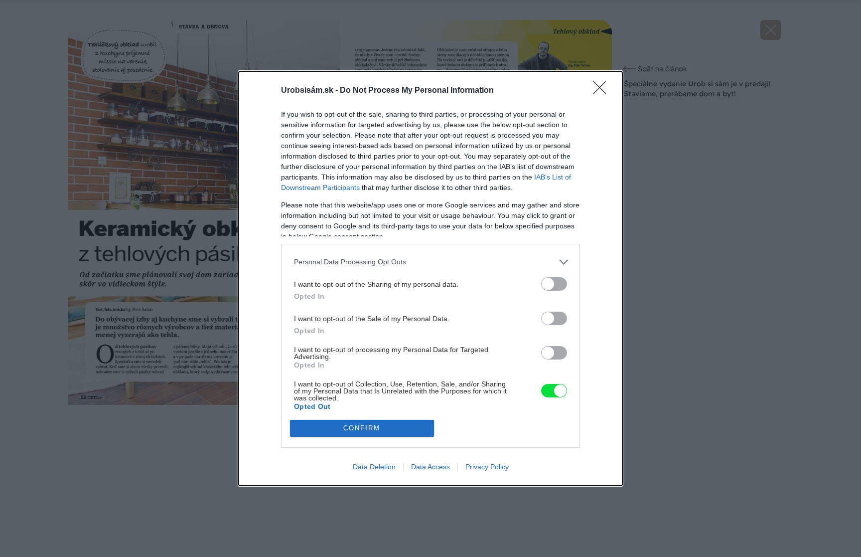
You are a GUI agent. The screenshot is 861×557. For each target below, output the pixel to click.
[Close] (602, 90)
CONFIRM (361, 428)
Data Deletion (374, 467)
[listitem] (430, 262)
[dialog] (430, 278)
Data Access (430, 467)
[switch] (554, 284)
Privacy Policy (487, 467)
